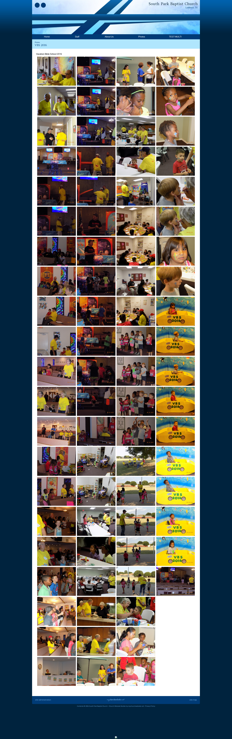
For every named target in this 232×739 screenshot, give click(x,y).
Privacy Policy (150, 706)
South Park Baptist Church (173, 3)
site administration (43, 700)
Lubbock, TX (192, 7)
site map (193, 700)
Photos (37, 42)
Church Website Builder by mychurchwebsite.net (126, 706)
